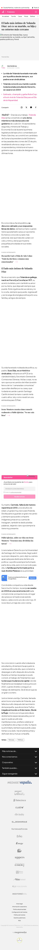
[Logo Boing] (19, 836)
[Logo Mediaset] (19, 784)
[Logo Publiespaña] (19, 886)
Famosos (11, 12)
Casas (20, 16)
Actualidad (5, 16)
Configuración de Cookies (19, 912)
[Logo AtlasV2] (19, 879)
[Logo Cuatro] (19, 807)
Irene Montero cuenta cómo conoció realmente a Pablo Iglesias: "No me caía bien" (17, 412)
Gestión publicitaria (19, 918)
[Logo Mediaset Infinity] (20, 793)
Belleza (32, 16)
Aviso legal (19, 904)
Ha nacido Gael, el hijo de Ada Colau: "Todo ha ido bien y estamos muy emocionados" (16, 259)
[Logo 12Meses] (19, 872)
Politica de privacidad (19, 909)
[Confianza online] (19, 942)
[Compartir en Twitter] (26, 107)
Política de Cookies (19, 915)
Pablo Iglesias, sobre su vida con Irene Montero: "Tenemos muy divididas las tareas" (17, 540)
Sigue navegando (9, 773)
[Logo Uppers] (19, 857)
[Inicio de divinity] (3, 12)
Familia (13, 16)
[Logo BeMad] (19, 850)
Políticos (20, 739)
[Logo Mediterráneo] (19, 894)
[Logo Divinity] (19, 814)
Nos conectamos (9, 756)
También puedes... (10, 768)
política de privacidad (16, 492)
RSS (19, 920)
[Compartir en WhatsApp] (22, 107)
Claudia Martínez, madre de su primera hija (16, 8)
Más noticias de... (9, 751)
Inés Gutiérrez (12, 66)
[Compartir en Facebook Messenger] (31, 107)
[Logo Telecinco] (19, 800)
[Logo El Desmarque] (19, 822)
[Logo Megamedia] (20, 932)
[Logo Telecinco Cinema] (19, 865)
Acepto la (13, 492)
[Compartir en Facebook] (36, 107)
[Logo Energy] (19, 843)
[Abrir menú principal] (36, 12)
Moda (26, 16)
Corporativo (7, 762)
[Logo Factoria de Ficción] (19, 829)
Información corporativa (19, 906)
